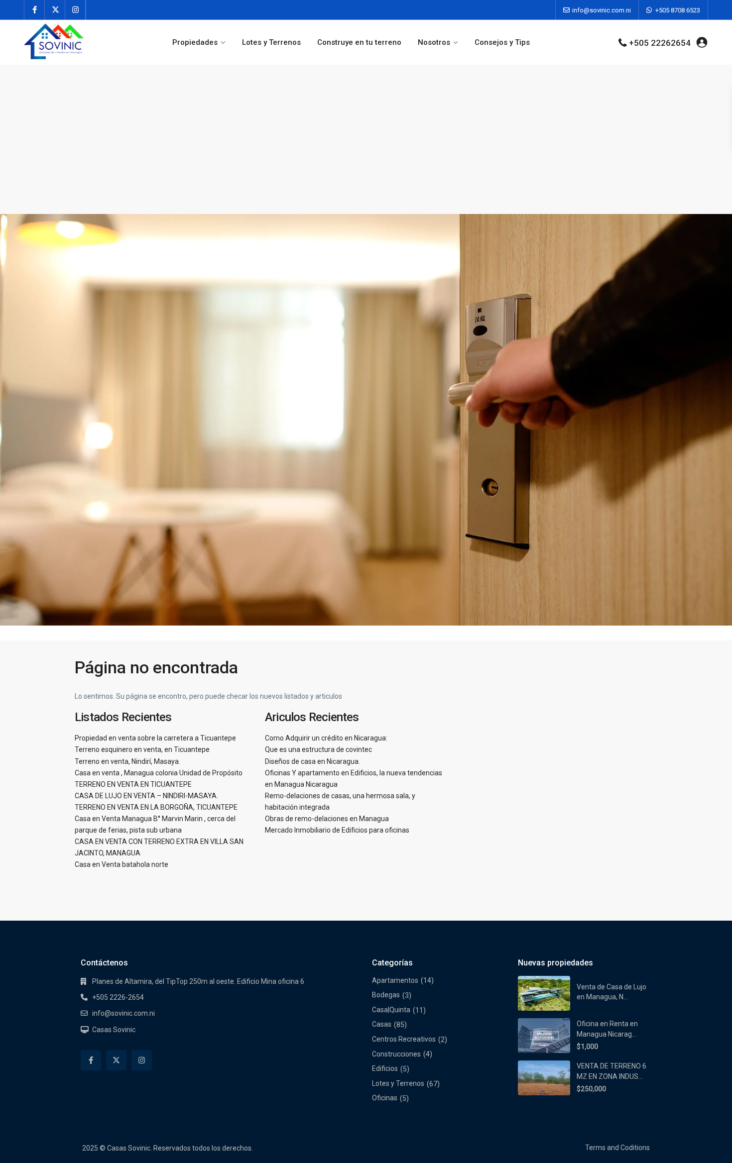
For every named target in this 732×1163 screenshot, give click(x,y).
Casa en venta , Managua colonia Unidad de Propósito (159, 773)
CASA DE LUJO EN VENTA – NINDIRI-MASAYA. (146, 796)
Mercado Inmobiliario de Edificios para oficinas (337, 830)
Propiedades (195, 42)
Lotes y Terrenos (271, 42)
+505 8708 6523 (677, 10)
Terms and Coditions (617, 1148)
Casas (381, 1024)
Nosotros (434, 42)
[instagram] (75, 10)
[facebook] (34, 10)
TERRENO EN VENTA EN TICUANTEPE (133, 784)
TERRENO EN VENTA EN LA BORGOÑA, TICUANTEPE (156, 807)
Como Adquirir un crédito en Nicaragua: (326, 738)
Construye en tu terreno (359, 42)
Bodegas (386, 995)
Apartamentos (395, 980)
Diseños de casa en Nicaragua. (312, 761)
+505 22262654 (660, 43)
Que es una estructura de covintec (318, 749)
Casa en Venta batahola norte (121, 864)
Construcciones (396, 1054)
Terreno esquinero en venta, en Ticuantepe (142, 749)
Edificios (385, 1068)
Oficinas (384, 1098)
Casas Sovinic (113, 1030)
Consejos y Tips (502, 42)
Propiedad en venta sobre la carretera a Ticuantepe (155, 738)
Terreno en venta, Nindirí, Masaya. (127, 761)
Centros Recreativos (404, 1039)
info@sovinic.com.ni (601, 10)
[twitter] (55, 10)
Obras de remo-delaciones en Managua (327, 819)
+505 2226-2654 (118, 997)
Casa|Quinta (391, 1010)
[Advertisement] (366, 139)
